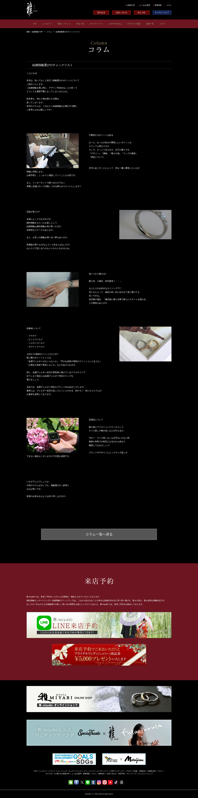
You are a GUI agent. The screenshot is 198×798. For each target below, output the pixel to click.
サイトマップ (131, 773)
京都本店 (142, 771)
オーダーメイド (96, 24)
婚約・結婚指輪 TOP (35, 32)
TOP (35, 24)
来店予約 (121, 773)
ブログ (162, 24)
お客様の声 (130, 5)
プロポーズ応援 (133, 24)
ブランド (52, 771)
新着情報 (158, 5)
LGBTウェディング (117, 771)
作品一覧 (80, 24)
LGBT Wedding (115, 24)
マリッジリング (89, 771)
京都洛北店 (152, 771)
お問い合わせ (111, 773)
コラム (168, 5)
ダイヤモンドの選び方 (53, 773)
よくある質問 (145, 5)
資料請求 (101, 773)
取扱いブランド (64, 24)
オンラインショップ (145, 773)
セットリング (62, 771)
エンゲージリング (75, 771)
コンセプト (47, 24)
